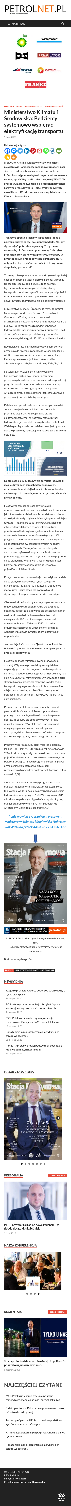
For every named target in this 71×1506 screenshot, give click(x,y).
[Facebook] (7, 151)
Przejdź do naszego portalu (24, 1481)
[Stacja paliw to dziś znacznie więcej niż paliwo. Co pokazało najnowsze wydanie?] (35, 1337)
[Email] (59, 151)
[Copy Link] (7, 157)
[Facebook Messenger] (14, 151)
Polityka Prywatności (15, 1478)
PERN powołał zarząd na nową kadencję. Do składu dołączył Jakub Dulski (31, 1226)
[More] (14, 157)
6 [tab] (41, 1164)
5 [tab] (37, 1164)
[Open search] (62, 24)
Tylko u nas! (44, 106)
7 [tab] (44, 1164)
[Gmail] (39, 151)
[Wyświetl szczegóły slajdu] (33, 1119)
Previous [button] (8, 1118)
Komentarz (10, 106)
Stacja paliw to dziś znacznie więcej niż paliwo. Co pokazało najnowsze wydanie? (35, 1363)
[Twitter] (20, 151)
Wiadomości (58, 106)
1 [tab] (22, 1164)
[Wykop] (52, 151)
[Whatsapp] (46, 151)
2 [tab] (25, 1164)
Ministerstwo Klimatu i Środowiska (34, 970)
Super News (30, 106)
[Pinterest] (33, 151)
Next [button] (57, 1118)
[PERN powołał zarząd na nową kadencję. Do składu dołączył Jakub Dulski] (35, 1200)
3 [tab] (29, 1164)
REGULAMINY (11, 1475)
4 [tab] (33, 1164)
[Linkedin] (27, 151)
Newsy (20, 106)
